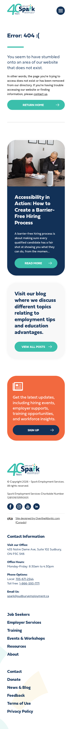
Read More (33, 263)
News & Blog (19, 687)
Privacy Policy (20, 711)
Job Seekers (18, 614)
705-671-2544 (25, 579)
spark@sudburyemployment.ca (28, 596)
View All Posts (33, 346)
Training (14, 630)
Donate (14, 679)
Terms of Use (19, 703)
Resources (16, 646)
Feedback (16, 695)
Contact (14, 671)
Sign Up (33, 430)
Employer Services (24, 622)
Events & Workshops (26, 638)
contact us (40, 94)
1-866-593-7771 (29, 583)
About (13, 654)
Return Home (33, 105)
